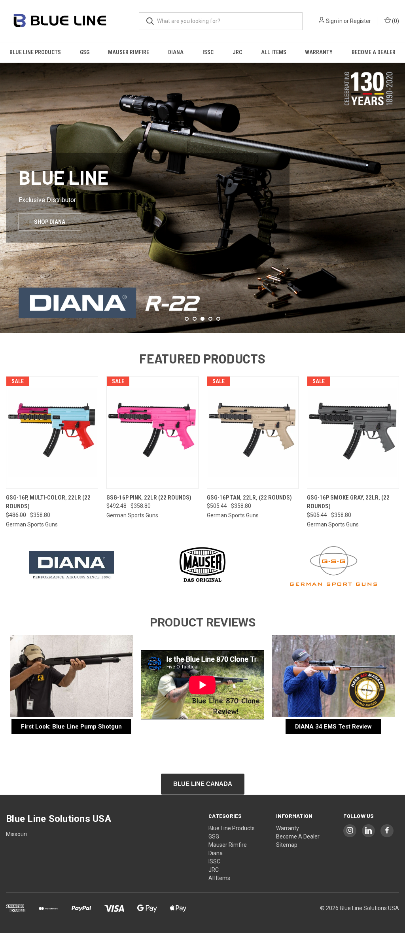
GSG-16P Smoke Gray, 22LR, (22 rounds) (348, 502)
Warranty (319, 52)
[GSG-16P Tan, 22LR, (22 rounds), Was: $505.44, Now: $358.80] (252, 432)
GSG (84, 52)
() (395, 21)
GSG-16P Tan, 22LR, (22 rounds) (249, 497)
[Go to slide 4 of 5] (398, 190)
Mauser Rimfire (128, 52)
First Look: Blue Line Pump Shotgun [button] (71, 726)
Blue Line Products (35, 52)
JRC (237, 52)
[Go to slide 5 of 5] (218, 319)
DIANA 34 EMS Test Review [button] (333, 726)
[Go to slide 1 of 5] (187, 319)
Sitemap (286, 845)
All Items (273, 52)
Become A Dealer (374, 52)
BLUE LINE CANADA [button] (202, 783)
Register (360, 21)
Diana (176, 52)
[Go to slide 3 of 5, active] (202, 319)
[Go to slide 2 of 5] (7, 190)
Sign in (334, 21)
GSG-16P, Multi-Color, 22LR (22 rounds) (48, 502)
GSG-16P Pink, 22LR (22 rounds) (148, 497)
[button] (71, 566)
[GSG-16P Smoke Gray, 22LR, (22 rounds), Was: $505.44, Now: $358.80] (352, 432)
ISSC (208, 52)
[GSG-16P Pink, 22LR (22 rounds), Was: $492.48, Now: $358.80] (152, 432)
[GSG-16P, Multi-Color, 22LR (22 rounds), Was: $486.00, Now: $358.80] (52, 432)
